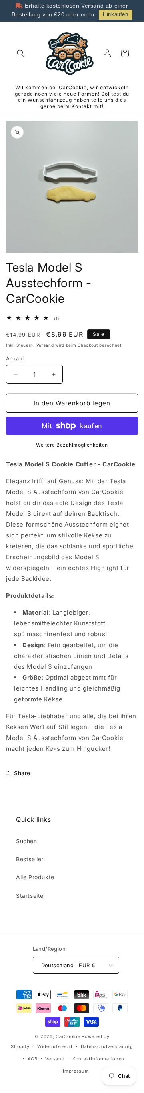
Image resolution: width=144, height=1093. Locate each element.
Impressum (76, 1071)
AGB (33, 1059)
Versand (45, 345)
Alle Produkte (35, 877)
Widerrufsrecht (55, 1046)
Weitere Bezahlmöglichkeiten (72, 445)
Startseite (30, 895)
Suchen (26, 841)
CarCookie (68, 1036)
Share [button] (22, 773)
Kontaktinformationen (98, 1059)
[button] (21, 53)
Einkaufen (115, 14)
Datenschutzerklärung (107, 1046)
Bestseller (30, 859)
